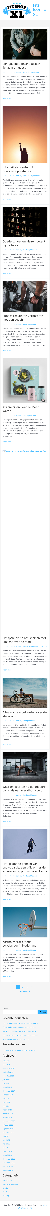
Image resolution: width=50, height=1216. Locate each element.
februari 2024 (8, 1114)
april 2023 (6, 1148)
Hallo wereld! (31, 1050)
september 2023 (9, 1129)
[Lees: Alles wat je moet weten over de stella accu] (25, 693)
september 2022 (9, 1170)
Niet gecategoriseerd (31, 646)
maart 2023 (7, 1151)
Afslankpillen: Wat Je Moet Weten (16, 1039)
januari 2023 (7, 1155)
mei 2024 (6, 1102)
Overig (25, 721)
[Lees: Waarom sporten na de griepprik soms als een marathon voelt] (25, 767)
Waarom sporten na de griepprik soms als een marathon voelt (24, 788)
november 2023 (9, 1121)
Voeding (26, 415)
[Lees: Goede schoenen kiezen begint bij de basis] (25, 222)
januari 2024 (7, 1117)
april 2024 (6, 1106)
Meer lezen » (7, 98)
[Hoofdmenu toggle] (45, 10)
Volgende (25, 991)
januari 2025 (7, 1087)
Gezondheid (27, 72)
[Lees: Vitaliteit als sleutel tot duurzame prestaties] (25, 134)
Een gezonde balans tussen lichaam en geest (21, 65)
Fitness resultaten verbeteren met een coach (20, 1035)
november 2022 (9, 1163)
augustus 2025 (8, 1076)
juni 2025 (6, 1080)
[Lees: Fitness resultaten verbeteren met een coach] (25, 296)
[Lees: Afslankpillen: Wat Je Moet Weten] (25, 380)
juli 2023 (6, 1136)
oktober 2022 (8, 1166)
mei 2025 (6, 1083)
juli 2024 (6, 1098)
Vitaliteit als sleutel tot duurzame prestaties (18, 169)
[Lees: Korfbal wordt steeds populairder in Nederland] (25, 922)
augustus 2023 (8, 1132)
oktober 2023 (8, 1125)
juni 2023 (6, 1140)
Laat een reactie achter (12, 72)
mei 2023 (6, 1144)
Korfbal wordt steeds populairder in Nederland (20, 943)
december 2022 (9, 1159)
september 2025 (9, 1072)
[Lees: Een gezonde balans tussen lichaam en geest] (25, 44)
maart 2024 (7, 1110)
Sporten (26, 250)
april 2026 (6, 1065)
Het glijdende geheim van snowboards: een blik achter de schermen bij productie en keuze (25, 867)
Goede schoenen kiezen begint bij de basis (19, 1031)
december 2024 (9, 1091)
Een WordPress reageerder (13, 1050)
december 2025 (9, 1068)
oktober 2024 (8, 1095)
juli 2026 (6, 1061)
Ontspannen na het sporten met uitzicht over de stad (24, 640)
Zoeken (5, 1008)
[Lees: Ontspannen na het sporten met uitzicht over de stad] (25, 541)
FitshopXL (36, 10)
